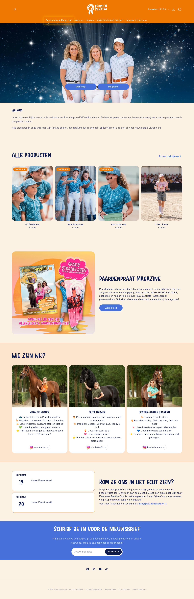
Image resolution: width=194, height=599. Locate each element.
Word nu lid (111, 308)
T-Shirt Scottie (161, 225)
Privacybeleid (110, 589)
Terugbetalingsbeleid (94, 589)
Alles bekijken (169, 156)
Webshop (81, 86)
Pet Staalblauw (32, 225)
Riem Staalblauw (75, 225)
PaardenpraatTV (60, 589)
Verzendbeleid (124, 589)
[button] (15, 9)
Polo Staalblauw (118, 225)
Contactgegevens (139, 589)
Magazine (113, 86)
